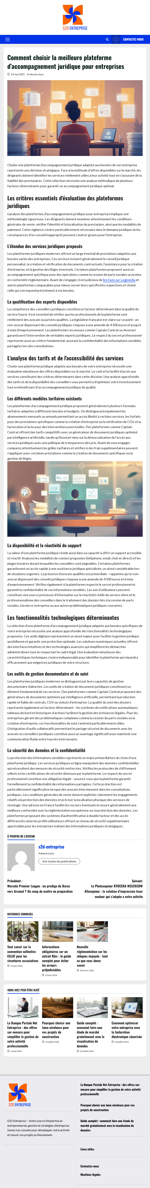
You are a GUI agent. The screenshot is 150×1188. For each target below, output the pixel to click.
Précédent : (40, 886)
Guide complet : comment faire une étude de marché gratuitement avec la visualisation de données (90, 1034)
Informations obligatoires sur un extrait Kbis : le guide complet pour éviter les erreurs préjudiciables (56, 958)
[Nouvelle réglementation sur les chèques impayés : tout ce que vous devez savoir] (92, 931)
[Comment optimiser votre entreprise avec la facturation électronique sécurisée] (127, 1007)
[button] (8, 39)
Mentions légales (90, 1174)
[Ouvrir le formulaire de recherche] (107, 39)
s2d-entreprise (51, 846)
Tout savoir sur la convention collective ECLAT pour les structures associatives (22, 953)
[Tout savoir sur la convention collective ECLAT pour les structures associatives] (22, 931)
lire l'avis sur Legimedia (119, 280)
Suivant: (114, 888)
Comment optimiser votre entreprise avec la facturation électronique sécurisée (127, 1030)
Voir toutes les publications (59, 861)
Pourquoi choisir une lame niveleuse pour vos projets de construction (56, 1030)
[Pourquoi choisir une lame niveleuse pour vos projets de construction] (57, 1007)
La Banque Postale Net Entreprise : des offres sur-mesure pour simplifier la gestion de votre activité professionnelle (22, 1034)
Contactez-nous (133, 39)
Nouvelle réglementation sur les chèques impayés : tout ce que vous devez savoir (92, 956)
